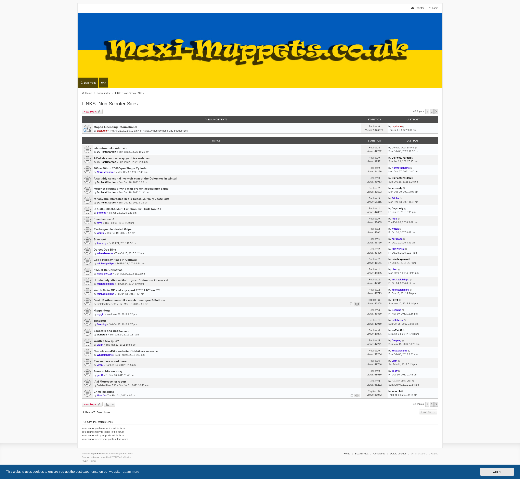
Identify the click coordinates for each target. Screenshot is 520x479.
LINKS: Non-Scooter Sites (110, 103)
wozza (100, 233)
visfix (100, 344)
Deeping (396, 310)
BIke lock (100, 239)
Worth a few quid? (106, 341)
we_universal (93, 457)
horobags (397, 239)
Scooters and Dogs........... (111, 330)
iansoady (397, 188)
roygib (100, 314)
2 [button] (431, 111)
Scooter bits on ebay (108, 371)
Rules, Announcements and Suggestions (165, 130)
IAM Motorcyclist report (110, 381)
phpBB (96, 453)
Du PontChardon (106, 151)
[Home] (260, 50)
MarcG (101, 395)
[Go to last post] (403, 126)
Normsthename (106, 172)
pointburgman (400, 259)
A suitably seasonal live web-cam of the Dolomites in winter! (135, 178)
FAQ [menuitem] (103, 82)
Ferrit (395, 299)
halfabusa (397, 320)
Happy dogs (102, 310)
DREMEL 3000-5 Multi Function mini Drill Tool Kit (127, 209)
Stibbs (395, 198)
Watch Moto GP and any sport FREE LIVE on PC (127, 290)
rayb (99, 223)
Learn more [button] (131, 471)
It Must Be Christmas (108, 269)
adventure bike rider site (110, 148)
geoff (100, 375)
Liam (394, 269)
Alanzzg (101, 243)
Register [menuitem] (419, 8)
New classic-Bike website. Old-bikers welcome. (126, 351)
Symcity (101, 212)
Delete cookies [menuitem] (398, 453)
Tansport (100, 320)
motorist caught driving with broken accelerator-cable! (131, 188)
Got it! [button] (497, 471)
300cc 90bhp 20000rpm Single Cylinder (120, 168)
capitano (102, 130)
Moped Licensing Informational (115, 127)
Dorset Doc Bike (105, 249)
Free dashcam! (104, 219)
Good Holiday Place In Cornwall (116, 259)
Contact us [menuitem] (379, 453)
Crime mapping (104, 391)
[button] (436, 111)
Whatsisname (105, 253)
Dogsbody (397, 208)
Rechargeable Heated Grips (113, 229)
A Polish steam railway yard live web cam (122, 158)
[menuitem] (85, 461)
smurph (396, 391)
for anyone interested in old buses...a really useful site (131, 198)
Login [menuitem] (435, 8)
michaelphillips (105, 263)
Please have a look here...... (112, 361)
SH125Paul (398, 249)
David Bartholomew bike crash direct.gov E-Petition (129, 300)
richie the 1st (104, 273)
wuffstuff (102, 334)
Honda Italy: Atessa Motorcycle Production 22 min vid (131, 280)
